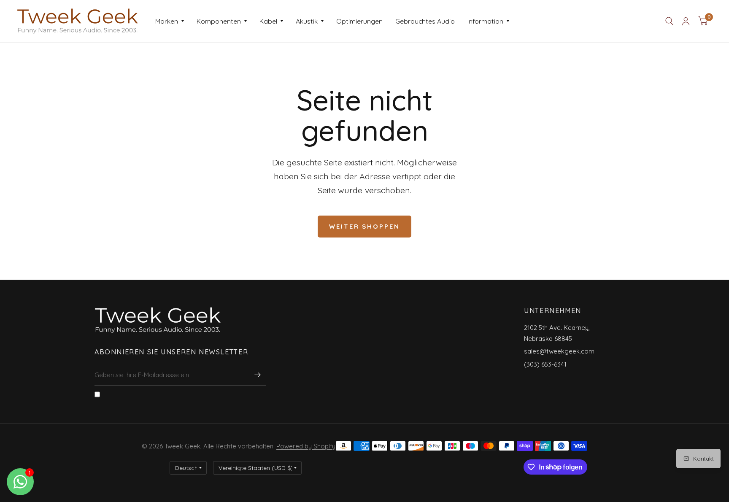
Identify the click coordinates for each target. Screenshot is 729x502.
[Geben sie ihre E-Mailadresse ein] (257, 375)
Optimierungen (359, 21)
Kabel (268, 21)
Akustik (307, 21)
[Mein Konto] (686, 21)
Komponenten (219, 21)
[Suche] (669, 21)
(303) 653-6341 (545, 364)
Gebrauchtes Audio (425, 21)
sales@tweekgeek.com (559, 351)
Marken (166, 21)
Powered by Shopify (305, 446)
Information (485, 21)
